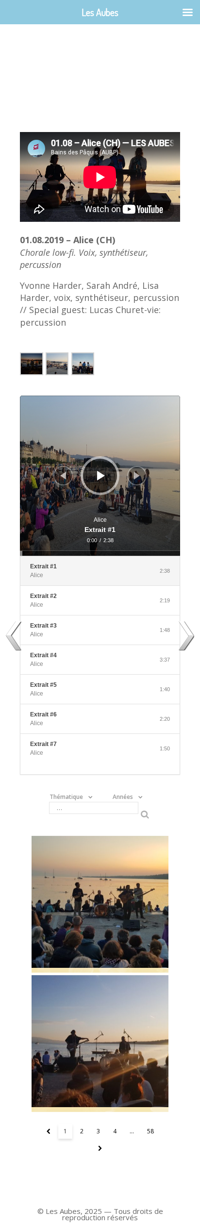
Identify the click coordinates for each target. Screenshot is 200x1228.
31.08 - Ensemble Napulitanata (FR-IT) (100, 904)
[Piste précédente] (63, 476)
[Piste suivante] (137, 476)
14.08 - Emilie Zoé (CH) (100, 1043)
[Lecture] (101, 476)
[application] (100, 476)
